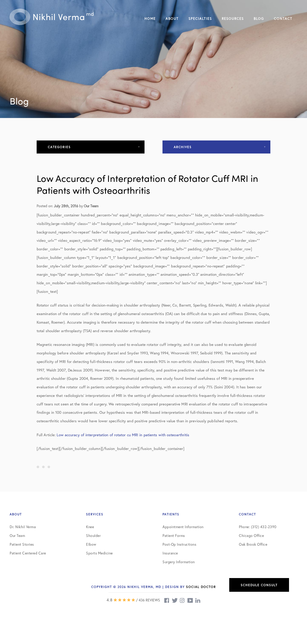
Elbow (91, 544)
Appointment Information (183, 526)
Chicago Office (251, 535)
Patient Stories (22, 544)
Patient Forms (173, 535)
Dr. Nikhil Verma (23, 526)
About (172, 18)
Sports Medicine (99, 553)
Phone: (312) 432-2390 (257, 526)
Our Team (17, 535)
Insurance (170, 553)
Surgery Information (178, 561)
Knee (90, 526)
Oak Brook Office (253, 544)
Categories (59, 147)
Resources (233, 18)
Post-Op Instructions (179, 544)
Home (150, 18)
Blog (259, 18)
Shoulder (93, 535)
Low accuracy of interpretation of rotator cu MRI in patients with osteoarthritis (123, 434)
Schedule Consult (259, 585)
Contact (283, 18)
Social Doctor (201, 587)
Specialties (200, 18)
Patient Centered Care (28, 553)
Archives (183, 147)
